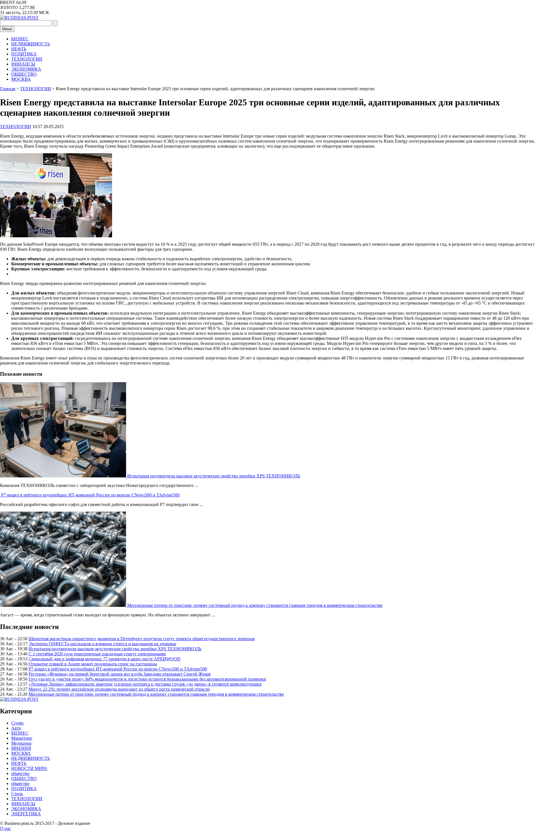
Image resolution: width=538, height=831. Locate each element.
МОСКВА (21, 79)
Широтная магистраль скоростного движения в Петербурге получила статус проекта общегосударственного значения (141, 638)
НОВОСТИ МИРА (29, 768)
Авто (16, 728)
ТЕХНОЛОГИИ (26, 59)
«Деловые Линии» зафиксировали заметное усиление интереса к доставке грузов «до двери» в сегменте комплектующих (145, 684)
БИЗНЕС (20, 38)
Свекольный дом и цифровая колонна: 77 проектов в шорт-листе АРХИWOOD (104, 658)
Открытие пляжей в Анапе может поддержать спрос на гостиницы (93, 663)
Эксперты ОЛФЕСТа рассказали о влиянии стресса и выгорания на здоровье (102, 643)
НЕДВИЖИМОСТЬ (30, 43)
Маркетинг (22, 738)
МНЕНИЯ (21, 748)
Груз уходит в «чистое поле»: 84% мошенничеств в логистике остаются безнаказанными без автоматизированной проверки (147, 679)
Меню (7, 29)
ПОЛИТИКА (24, 54)
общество (20, 773)
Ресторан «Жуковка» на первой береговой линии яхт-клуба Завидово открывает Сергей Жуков (120, 674)
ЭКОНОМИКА (26, 69)
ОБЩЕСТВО (24, 74)
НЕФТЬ (18, 49)
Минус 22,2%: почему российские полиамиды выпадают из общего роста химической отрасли (119, 689)
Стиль (17, 793)
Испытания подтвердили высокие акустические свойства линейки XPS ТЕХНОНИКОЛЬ (213, 475)
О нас (5, 828)
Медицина (21, 743)
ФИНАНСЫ (23, 64)
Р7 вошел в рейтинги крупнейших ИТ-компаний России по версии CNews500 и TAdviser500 (90, 495)
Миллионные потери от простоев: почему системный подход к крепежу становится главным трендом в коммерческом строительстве (254, 605)
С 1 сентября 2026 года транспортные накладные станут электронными (97, 653)
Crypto (17, 723)
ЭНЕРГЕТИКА (26, 813)
